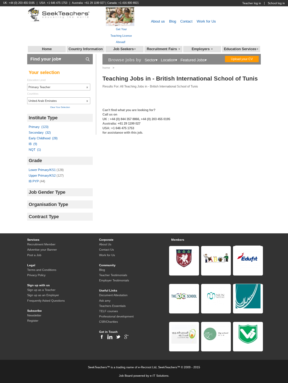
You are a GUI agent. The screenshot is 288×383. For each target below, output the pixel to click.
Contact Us (106, 249)
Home (47, 49)
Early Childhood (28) (43, 138)
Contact (186, 21)
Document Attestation (113, 295)
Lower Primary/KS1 (43, 170)
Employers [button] (201, 49)
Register (32, 320)
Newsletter (34, 315)
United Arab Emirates (58, 100)
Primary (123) (38, 127)
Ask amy (104, 300)
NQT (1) (35, 149)
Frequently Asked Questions (46, 300)
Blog (172, 21)
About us (158, 21)
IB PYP (34, 181)
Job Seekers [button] (123, 49)
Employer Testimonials (114, 280)
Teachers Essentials (112, 306)
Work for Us (206, 21)
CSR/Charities (108, 321)
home (106, 67)
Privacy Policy (36, 275)
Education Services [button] (240, 49)
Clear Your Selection (60, 107)
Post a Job (34, 255)
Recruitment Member (41, 244)
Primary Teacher (58, 87)
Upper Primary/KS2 (43, 175)
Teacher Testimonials (113, 275)
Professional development (116, 316)
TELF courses (108, 311)
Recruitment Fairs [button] (162, 49)
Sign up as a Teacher (41, 290)
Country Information (86, 49)
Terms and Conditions (41, 269)
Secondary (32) (40, 132)
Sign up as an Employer (43, 295)
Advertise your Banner (42, 249)
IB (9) (33, 144)
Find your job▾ (45, 58)
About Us (105, 244)
